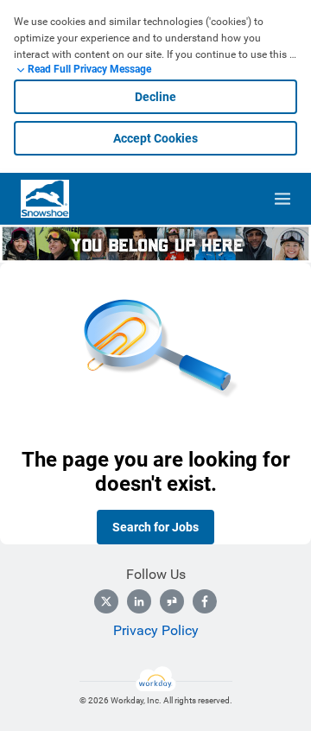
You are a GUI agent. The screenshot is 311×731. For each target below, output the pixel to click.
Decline (155, 97)
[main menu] (282, 199)
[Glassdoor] (172, 601)
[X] (106, 601)
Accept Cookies (155, 138)
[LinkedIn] (139, 601)
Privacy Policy (156, 630)
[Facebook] (205, 601)
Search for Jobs (155, 527)
